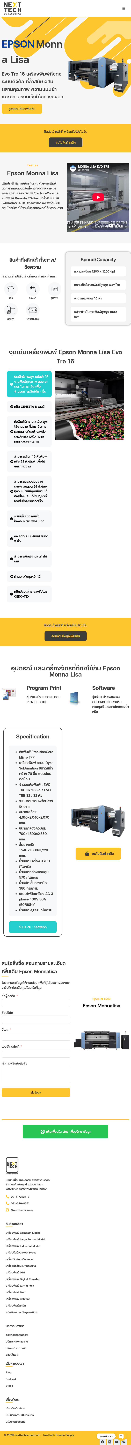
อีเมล (5, 1029)
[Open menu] (124, 8)
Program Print (44, 688)
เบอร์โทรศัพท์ (10, 1046)
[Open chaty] (121, 1436)
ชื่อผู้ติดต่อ (8, 996)
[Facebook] (103, 1442)
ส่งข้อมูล (36, 1092)
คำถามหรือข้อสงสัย (14, 1063)
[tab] (29, 384)
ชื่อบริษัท (7, 1012)
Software (103, 688)
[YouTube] (117, 1442)
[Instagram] (110, 1442)
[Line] (124, 1442)
